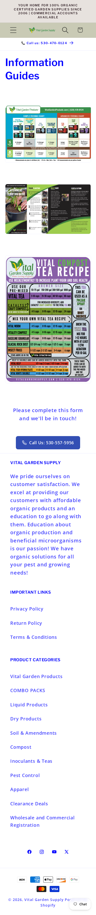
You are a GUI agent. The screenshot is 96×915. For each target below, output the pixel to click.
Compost (20, 747)
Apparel (19, 789)
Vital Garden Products (36, 676)
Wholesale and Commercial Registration (42, 821)
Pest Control (25, 775)
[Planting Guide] (48, 233)
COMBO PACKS (27, 690)
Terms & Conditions (33, 637)
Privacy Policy (27, 609)
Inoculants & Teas (31, 761)
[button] (13, 30)
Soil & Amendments (33, 733)
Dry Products (25, 719)
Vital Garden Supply (43, 899)
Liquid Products (29, 705)
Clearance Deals (29, 803)
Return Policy (26, 623)
